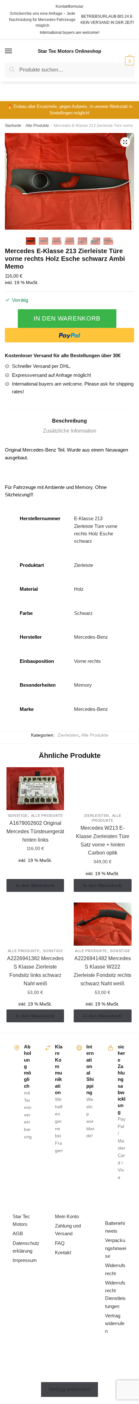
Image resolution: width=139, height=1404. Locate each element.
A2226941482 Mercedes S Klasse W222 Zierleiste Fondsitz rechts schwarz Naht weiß (102, 971)
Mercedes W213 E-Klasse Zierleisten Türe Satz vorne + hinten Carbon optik (102, 840)
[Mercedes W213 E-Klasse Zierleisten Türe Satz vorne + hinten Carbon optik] (102, 788)
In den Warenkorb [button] (35, 885)
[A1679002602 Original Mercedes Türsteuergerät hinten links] (35, 788)
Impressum (25, 1260)
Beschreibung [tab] (69, 421)
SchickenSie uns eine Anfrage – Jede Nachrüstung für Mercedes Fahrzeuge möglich (42, 19)
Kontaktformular (69, 6)
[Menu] (9, 51)
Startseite (13, 125)
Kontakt (63, 1252)
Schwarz (83, 613)
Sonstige (18, 815)
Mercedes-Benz (91, 637)
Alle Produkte (37, 125)
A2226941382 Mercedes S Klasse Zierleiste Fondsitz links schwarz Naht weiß (35, 971)
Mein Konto (67, 1216)
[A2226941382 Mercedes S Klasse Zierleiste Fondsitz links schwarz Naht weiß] (35, 924)
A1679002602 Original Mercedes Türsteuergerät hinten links (35, 831)
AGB (18, 1233)
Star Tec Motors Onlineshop (69, 51)
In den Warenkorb (67, 318)
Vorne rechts (87, 661)
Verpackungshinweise (115, 1248)
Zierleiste (83, 565)
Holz (79, 589)
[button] (125, 142)
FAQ (60, 1243)
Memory (83, 685)
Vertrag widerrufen (114, 1323)
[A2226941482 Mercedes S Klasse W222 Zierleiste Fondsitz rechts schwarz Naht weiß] (102, 924)
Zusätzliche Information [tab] (69, 431)
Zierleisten (68, 735)
